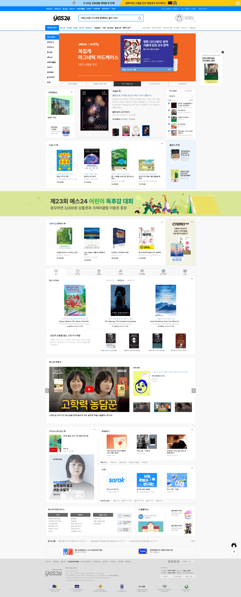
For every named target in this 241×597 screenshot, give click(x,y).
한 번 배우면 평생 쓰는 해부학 (150, 252)
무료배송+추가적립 (54, 521)
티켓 (48, 82)
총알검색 (74, 521)
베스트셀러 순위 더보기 (191, 100)
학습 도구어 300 (62, 176)
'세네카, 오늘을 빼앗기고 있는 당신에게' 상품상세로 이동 (181, 105)
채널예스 (105, 431)
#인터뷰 (113, 462)
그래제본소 (53, 92)
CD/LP (49, 67)
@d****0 (159, 501)
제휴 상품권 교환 (99, 521)
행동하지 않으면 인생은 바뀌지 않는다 (137, 350)
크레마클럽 (51, 62)
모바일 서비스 (75, 529)
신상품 (69, 28)
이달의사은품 (167, 28)
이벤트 (75, 28)
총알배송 (74, 519)
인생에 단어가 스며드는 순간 (67, 252)
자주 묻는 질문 (177, 576)
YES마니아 (97, 519)
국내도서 (50, 42)
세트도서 (130, 280)
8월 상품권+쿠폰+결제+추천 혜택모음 (108, 541)
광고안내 (105, 561)
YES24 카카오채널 (169, 561)
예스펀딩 (110, 28)
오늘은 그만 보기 (128, 69)
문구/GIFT (51, 77)
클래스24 (118, 28)
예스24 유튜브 (55, 362)
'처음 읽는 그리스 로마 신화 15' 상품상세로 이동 (181, 133)
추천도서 (184, 28)
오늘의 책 (116, 91)
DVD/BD (50, 72)
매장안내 (88, 28)
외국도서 (50, 47)
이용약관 (63, 561)
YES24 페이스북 (172, 561)
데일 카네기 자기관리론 (156, 350)
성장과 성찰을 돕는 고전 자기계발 (65, 335)
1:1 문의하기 (166, 576)
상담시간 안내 (189, 576)
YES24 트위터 (175, 561)
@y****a (116, 501)
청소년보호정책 (86, 561)
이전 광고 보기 (193, 21)
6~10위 (175, 100)
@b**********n (127, 501)
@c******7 (149, 501)
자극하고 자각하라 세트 (120, 252)
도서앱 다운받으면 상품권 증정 (143, 541)
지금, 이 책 (53, 145)
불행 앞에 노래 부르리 (121, 112)
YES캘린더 (124, 516)
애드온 (50, 531)
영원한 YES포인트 (54, 519)
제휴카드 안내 (53, 529)
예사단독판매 (156, 28)
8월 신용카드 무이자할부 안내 (72, 541)
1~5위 (169, 100)
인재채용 (55, 561)
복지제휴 (120, 561)
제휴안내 (113, 561)
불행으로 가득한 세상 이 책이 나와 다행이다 (132, 95)
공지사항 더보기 (193, 541)
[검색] (139, 18)
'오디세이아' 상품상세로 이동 (181, 112)
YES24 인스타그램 (178, 561)
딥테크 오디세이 (90, 176)
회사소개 (48, 561)
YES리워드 (124, 523)
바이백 (81, 28)
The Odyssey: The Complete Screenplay (120, 321)
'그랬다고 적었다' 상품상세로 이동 (181, 119)
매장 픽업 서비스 (76, 524)
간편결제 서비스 (76, 531)
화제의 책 (57, 223)
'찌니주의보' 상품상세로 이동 (181, 126)
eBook (49, 57)
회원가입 (168, 9)
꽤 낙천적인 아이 (158, 376)
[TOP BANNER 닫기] (238, 3)
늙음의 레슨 (52, 117)
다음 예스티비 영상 (194, 390)
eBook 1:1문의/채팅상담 (184, 573)
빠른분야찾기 (52, 28)
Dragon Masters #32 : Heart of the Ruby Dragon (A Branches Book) (85, 321)
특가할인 (177, 28)
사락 (104, 28)
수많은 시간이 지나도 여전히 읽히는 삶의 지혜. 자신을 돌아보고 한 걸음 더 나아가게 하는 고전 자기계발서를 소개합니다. (70, 342)
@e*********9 (138, 501)
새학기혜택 (146, 28)
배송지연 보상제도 (124, 529)
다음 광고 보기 (195, 21)
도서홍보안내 (97, 561)
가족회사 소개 (188, 561)
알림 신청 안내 (76, 526)
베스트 (63, 28)
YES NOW (51, 37)
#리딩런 (144, 462)
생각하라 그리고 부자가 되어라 (181, 350)
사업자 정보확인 (112, 575)
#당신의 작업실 (134, 462)
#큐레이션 (122, 462)
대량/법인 (192, 28)
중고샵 (49, 52)
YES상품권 (97, 524)
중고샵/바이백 (53, 526)
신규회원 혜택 (53, 524)
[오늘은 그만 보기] (222, 53)
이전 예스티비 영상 (47, 390)
